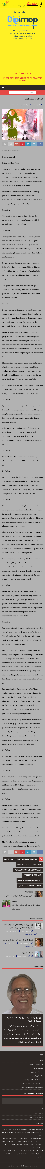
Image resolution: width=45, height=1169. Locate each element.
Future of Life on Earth (29, 864)
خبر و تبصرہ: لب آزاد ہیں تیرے (36, 1064)
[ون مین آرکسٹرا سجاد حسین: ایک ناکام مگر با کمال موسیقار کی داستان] (22, 993)
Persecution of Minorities (28, 870)
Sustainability (34, 885)
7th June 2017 (14, 931)
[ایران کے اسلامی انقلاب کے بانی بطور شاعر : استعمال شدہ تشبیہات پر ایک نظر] (39, 926)
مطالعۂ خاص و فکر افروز (37, 1076)
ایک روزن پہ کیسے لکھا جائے (36, 1117)
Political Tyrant (32, 875)
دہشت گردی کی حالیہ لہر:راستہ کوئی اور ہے (18, 940)
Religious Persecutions (29, 880)
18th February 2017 (25, 944)
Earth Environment (27, 859)
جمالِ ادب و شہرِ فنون (38, 1068)
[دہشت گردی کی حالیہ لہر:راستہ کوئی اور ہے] (39, 942)
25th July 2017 (37, 105)
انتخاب (21, 885)
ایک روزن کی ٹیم (39, 1113)
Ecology (8, 859)
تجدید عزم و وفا (27, 952)
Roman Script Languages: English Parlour (32, 1087)
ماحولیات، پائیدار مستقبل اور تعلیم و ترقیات (33, 1084)
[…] (39, 1042)
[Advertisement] (22, 56)
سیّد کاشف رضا (12, 944)
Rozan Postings (21, 956)
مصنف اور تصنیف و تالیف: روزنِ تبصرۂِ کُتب (33, 1080)
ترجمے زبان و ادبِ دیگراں (37, 1072)
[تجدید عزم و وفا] (39, 954)
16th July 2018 (10, 956)
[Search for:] (22, 93)
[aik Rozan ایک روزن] (22, 6)
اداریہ (41, 1060)
